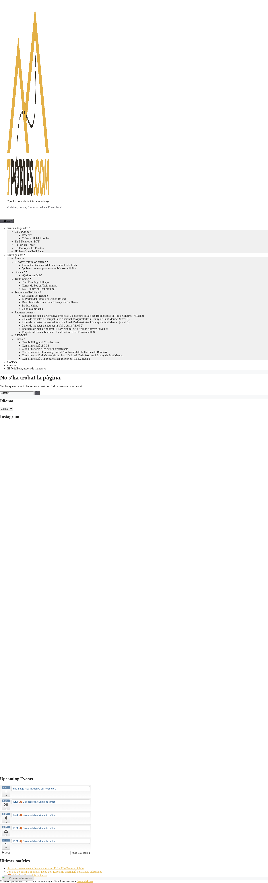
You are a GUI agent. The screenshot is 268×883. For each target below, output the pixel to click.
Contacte (12, 361)
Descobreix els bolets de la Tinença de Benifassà (50, 302)
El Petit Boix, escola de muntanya (26, 368)
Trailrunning (22, 279)
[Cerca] (37, 393)
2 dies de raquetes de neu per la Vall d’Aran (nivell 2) (52, 325)
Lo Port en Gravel (25, 244)
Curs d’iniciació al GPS (35, 345)
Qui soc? (20, 272)
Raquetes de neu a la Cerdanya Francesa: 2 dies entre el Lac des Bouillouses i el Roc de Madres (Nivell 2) (83, 315)
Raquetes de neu (24, 312)
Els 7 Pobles (22, 231)
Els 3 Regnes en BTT (27, 241)
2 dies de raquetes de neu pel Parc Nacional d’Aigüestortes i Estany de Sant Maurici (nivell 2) (75, 322)
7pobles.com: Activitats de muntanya (28, 201)
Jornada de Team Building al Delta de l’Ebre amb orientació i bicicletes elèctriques (54, 871)
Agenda (19, 258)
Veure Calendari (79, 852)
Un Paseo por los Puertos (29, 248)
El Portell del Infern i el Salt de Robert (44, 299)
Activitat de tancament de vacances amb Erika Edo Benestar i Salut (45, 868)
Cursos (19, 339)
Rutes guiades (15, 254)
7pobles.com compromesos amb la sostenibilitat (49, 268)
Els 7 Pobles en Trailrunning (38, 288)
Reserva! (27, 234)
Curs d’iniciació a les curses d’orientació (45, 348)
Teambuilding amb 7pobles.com (40, 342)
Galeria (11, 365)
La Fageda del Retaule (35, 295)
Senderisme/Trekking (27, 292)
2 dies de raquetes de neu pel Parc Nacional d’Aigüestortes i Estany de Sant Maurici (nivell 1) (75, 319)
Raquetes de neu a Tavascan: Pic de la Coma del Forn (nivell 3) (58, 332)
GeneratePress (85, 881)
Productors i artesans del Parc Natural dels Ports (49, 265)
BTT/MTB (21, 335)
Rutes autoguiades (17, 228)
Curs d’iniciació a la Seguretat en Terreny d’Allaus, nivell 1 (56, 358)
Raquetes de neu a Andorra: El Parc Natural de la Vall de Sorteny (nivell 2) (65, 328)
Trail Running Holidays (35, 282)
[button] (7, 853)
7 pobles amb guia (32, 308)
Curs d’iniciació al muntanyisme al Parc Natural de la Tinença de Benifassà (65, 352)
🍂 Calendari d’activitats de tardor (27, 875)
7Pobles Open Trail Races (29, 251)
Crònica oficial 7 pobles (35, 238)
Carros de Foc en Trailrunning (39, 285)
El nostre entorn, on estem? (30, 261)
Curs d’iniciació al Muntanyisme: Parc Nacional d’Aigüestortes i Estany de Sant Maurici (72, 355)
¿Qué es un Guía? (32, 275)
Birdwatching (30, 305)
